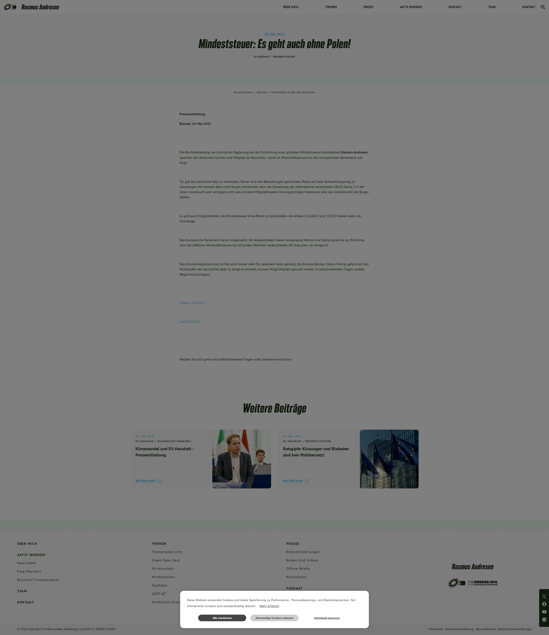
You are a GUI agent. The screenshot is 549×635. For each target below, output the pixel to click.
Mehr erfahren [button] (269, 606)
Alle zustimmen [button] (222, 618)
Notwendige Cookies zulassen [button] (274, 618)
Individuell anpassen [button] (327, 618)
